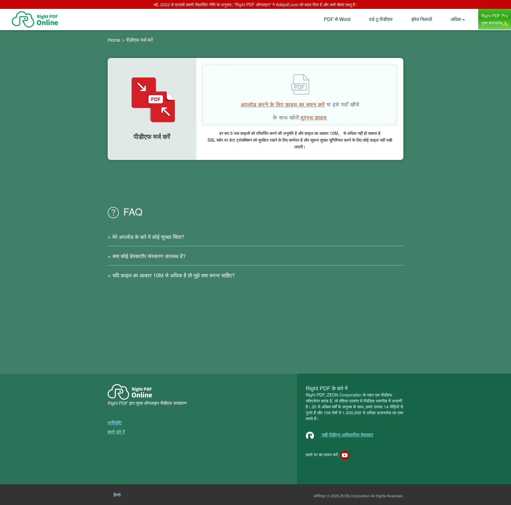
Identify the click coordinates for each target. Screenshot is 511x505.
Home (114, 39)
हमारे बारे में (116, 431)
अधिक (456, 19)
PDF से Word (337, 19)
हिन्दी (117, 495)
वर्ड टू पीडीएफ (381, 19)
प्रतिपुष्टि (115, 422)
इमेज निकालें (421, 19)
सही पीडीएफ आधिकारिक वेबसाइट (347, 434)
